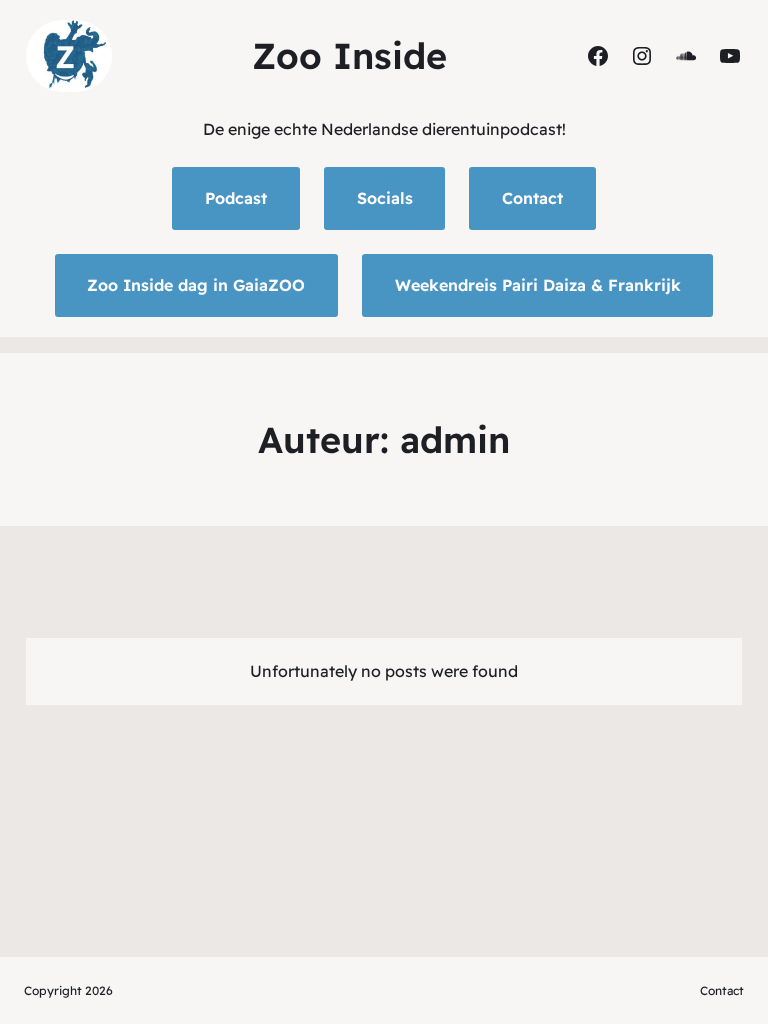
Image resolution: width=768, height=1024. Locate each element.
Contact (532, 198)
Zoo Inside (349, 55)
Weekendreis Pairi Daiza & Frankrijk (538, 285)
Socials (385, 198)
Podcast (236, 198)
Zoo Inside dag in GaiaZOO (196, 285)
